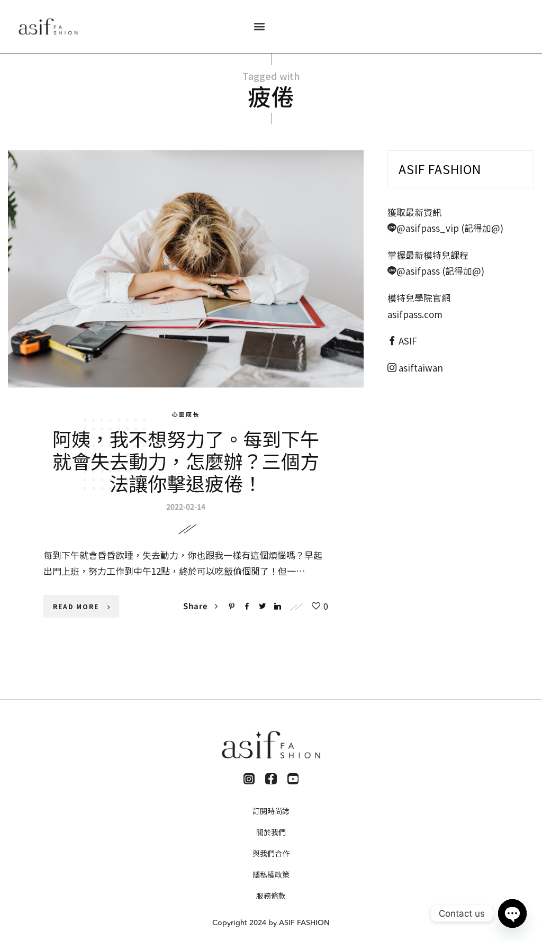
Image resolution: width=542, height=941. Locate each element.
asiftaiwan (419, 367)
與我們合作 (271, 853)
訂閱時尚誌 (271, 811)
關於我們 (271, 832)
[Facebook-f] (271, 779)
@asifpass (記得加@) (440, 270)
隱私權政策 (271, 874)
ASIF (408, 340)
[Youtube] (293, 779)
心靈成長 (186, 414)
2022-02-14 (185, 506)
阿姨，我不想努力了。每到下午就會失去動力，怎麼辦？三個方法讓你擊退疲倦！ (185, 460)
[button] (259, 26)
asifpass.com (414, 314)
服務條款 (271, 895)
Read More (76, 606)
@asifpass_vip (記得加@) (449, 227)
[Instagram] (249, 779)
